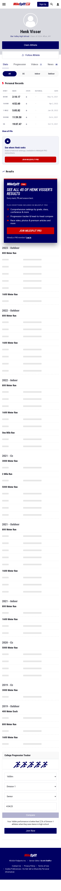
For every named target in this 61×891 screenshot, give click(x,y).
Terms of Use (43, 866)
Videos (36, 64)
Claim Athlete (30, 45)
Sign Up (42, 4)
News (52, 64)
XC (23, 74)
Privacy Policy (29, 866)
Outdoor (51, 74)
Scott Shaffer (46, 861)
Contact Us (16, 866)
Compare (30, 815)
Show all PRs (7, 131)
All (10, 74)
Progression (19, 64)
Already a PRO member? (19, 237)
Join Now (30, 830)
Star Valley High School (19, 36)
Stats (5, 64)
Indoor (37, 74)
